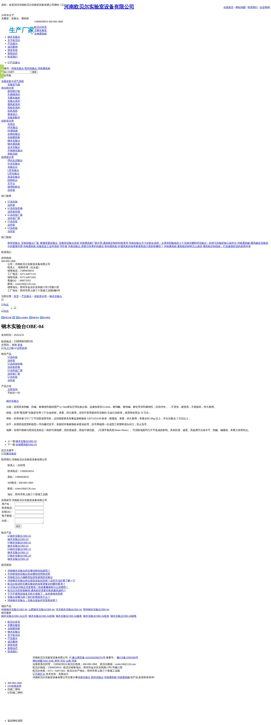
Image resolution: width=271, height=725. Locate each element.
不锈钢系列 (14, 94)
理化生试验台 (15, 160)
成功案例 (13, 47)
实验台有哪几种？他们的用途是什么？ (29, 597)
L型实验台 (13, 170)
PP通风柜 (13, 130)
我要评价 (35, 317)
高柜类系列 (14, 107)
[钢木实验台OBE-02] (19, 536)
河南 (74, 661)
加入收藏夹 (23, 317)
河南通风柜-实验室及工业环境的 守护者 (45, 246)
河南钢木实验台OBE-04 (14, 609)
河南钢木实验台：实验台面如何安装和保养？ (33, 600)
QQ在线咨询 (14, 686)
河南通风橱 (123, 677)
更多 (20, 344)
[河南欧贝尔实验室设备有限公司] (97, 6)
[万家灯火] (39, 674)
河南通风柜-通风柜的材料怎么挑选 (183, 246)
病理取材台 (14, 186)
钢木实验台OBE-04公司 (14, 616)
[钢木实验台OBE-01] (19, 542)
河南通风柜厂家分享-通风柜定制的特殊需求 (104, 243)
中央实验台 (14, 163)
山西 (68, 661)
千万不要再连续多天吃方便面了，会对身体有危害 (35, 593)
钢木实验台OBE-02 (26, 441)
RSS (45, 661)
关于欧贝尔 (14, 40)
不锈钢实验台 (15, 150)
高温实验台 (14, 177)
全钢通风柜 (40, 33)
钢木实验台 (14, 37)
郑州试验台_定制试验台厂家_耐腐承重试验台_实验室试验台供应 (43, 243)
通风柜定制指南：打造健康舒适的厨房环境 (227, 246)
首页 (16, 296)
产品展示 (13, 43)
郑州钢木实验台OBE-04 (96, 609)
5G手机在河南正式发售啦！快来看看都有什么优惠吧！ (38, 587)
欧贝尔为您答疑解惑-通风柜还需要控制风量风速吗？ (37, 590)
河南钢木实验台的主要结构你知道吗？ (29, 570)
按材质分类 (7, 121)
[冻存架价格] (15, 208)
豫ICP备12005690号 (127, 657)
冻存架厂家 (14, 218)
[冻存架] (13, 201)
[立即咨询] (20, 348)
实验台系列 (14, 101)
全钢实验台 (14, 134)
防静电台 (13, 180)
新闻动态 (13, 53)
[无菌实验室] (8, 453)
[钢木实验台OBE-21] (19, 549)
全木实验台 (14, 147)
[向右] (5, 311)
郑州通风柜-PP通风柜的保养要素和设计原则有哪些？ (133, 246)
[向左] (5, 304)
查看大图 (7, 317)
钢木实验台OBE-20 (18, 559)
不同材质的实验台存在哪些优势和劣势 (29, 574)
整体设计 (13, 114)
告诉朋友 (46, 317)
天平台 (11, 183)
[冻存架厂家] (15, 215)
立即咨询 (13, 389)
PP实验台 (13, 127)
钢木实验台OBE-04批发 (96, 616)
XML (51, 661)
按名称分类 (7, 88)
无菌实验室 (40, 30)
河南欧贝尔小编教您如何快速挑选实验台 (30, 577)
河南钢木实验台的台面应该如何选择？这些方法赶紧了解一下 (41, 580)
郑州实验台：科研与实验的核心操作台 (215, 243)
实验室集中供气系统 (12, 81)
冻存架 (11, 190)
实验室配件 (14, 117)
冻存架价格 (14, 211)
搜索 (34, 72)
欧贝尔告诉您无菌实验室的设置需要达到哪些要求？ (36, 584)
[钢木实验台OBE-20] (19, 555)
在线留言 (228, 7)
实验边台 (13, 167)
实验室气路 (14, 84)
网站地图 (241, 7)
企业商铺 (265, 7)
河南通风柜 (44, 68)
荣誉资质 (13, 50)
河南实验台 (17, 68)
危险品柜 (13, 154)
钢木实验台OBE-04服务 (69, 616)
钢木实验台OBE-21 (18, 552)
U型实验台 (13, 173)
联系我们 (253, 7)
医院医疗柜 (14, 91)
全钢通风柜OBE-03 (26, 444)
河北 (62, 661)
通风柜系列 (14, 104)
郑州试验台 (30, 68)
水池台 (11, 124)
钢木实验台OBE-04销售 (123, 616)
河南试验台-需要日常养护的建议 (86, 246)
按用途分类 (7, 157)
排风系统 (13, 111)
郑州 (57, 661)
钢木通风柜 (14, 144)
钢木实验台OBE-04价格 (42, 616)
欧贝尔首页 (40, 27)
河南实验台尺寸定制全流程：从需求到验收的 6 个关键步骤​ (161, 243)
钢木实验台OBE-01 (18, 546)
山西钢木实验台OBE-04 (42, 609)
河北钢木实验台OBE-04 (69, 609)
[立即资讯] (7, 348)
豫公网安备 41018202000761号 (88, 657)
